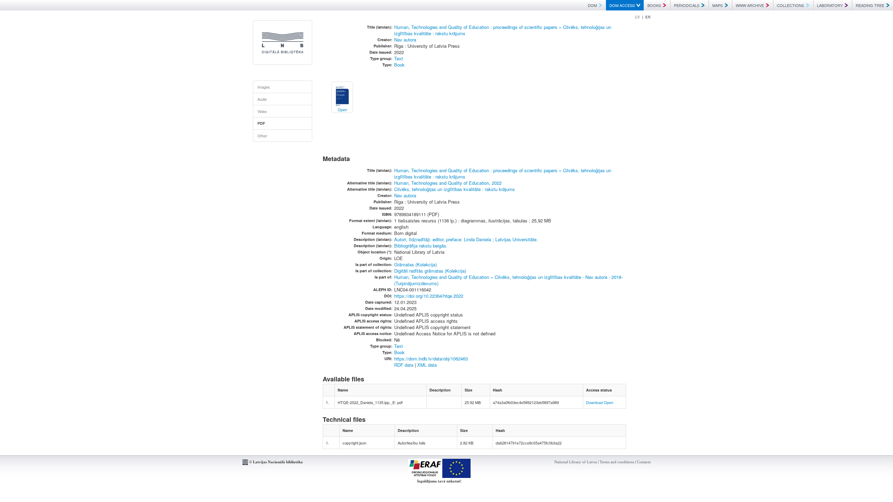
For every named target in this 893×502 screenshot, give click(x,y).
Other (262, 135)
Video (262, 111)
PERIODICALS (686, 5)
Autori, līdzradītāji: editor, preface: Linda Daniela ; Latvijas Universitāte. (466, 239)
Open (608, 402)
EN (648, 17)
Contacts (644, 462)
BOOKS (654, 5)
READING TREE (870, 5)
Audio (262, 99)
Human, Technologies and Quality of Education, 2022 (448, 183)
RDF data (403, 365)
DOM (592, 5)
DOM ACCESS (622, 5)
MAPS (717, 5)
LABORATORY (830, 5)
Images (263, 87)
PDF (261, 123)
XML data (427, 365)
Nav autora (405, 39)
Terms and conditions (617, 462)
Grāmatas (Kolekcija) (415, 264)
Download (594, 402)
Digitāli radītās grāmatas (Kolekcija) (430, 270)
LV (637, 17)
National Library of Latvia (575, 462)
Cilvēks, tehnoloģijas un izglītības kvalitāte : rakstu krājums (454, 189)
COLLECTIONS (790, 5)
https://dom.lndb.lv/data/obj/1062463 (431, 358)
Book (399, 64)
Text (398, 58)
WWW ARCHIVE (750, 5)
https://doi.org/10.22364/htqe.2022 (428, 295)
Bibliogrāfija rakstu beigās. (421, 245)
